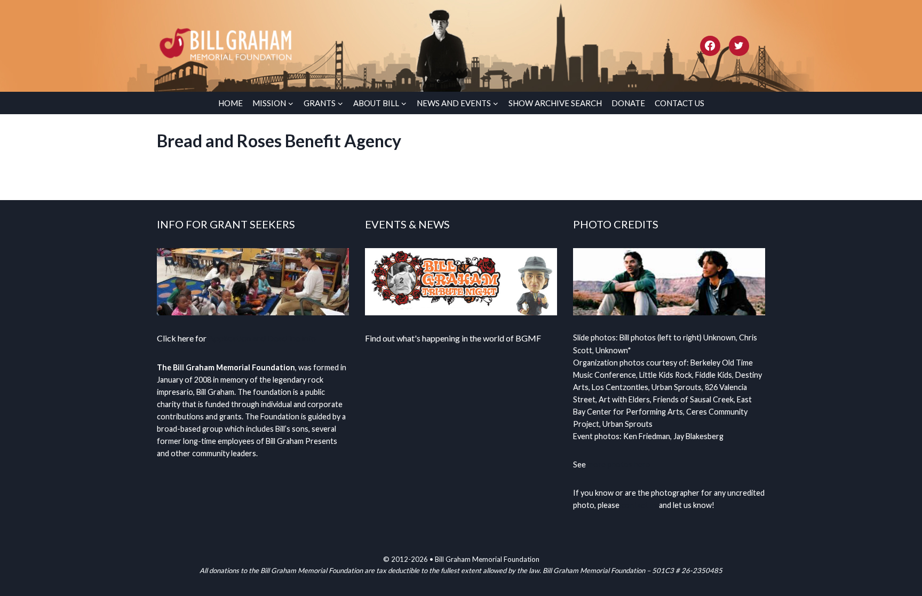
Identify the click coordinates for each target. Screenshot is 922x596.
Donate (628, 103)
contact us (639, 505)
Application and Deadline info (262, 338)
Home (230, 103)
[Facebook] (710, 46)
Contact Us (679, 103)
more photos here (618, 464)
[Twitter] (739, 46)
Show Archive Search (555, 103)
